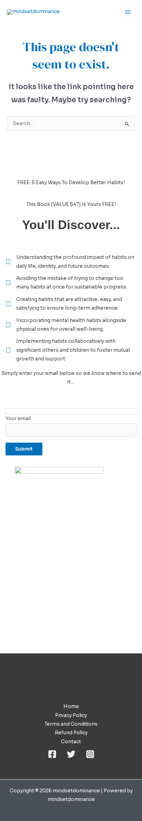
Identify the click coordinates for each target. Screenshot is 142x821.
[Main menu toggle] (128, 12)
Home (71, 706)
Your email (18, 419)
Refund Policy (71, 733)
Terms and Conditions (71, 724)
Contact (71, 742)
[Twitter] (71, 754)
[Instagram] (90, 754)
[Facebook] (52, 754)
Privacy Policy (71, 715)
